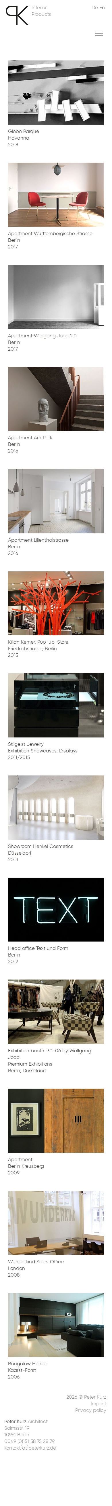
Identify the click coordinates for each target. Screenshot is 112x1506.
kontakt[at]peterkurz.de (30, 1448)
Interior (39, 7)
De (95, 7)
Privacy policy (90, 1410)
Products (41, 14)
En (102, 7)
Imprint (98, 1403)
